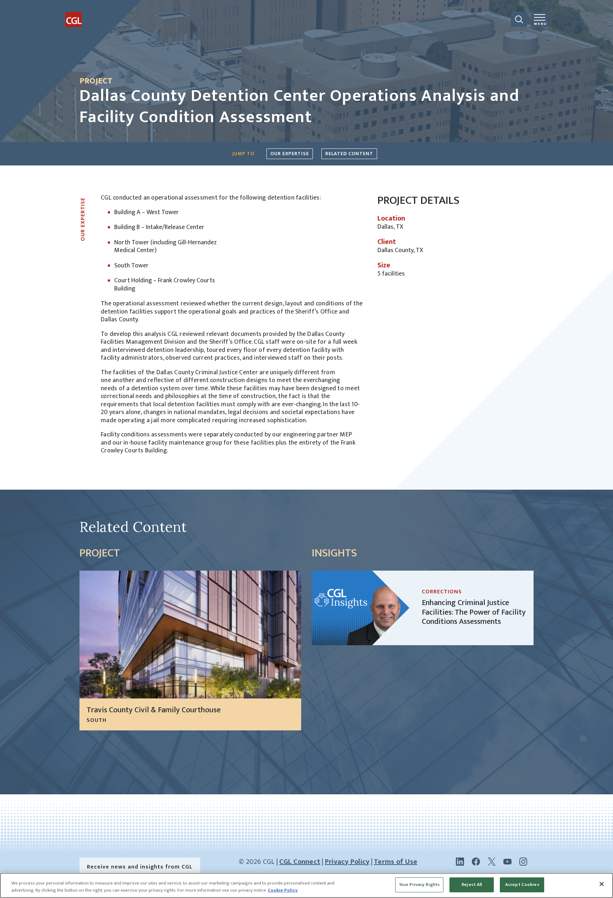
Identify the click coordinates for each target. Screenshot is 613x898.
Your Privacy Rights (419, 884)
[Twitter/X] (492, 861)
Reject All (472, 884)
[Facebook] (476, 861)
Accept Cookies (522, 884)
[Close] (601, 884)
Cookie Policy (283, 890)
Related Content (349, 153)
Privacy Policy (347, 862)
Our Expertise (289, 153)
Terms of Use (395, 862)
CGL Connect (299, 862)
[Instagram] (523, 861)
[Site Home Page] (91, 13)
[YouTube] (507, 861)
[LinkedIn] (460, 861)
